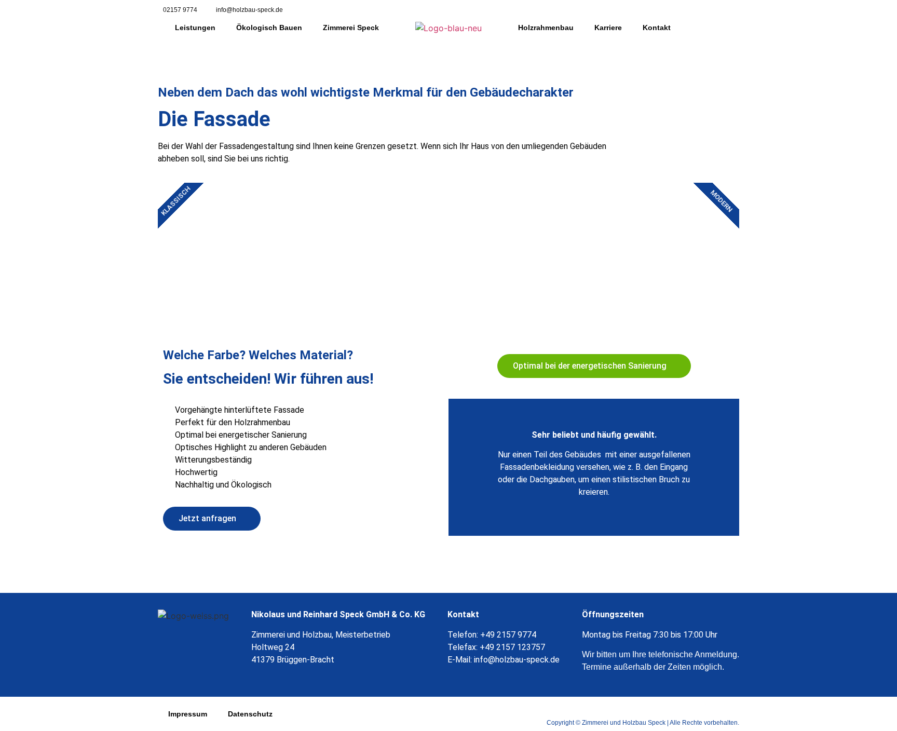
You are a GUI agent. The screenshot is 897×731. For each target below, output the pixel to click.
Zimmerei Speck (351, 27)
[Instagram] (739, 10)
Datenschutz (250, 714)
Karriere (608, 27)
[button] (594, 366)
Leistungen (195, 27)
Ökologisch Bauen (269, 27)
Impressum (187, 714)
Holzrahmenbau (546, 27)
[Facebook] (721, 10)
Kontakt (657, 27)
